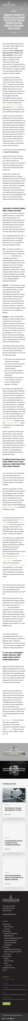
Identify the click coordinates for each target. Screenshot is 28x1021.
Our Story (7, 929)
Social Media (8, 945)
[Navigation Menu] (24, 3)
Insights (14, 11)
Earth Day (8, 965)
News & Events (7, 956)
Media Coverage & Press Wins (13, 952)
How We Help (7, 931)
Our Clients (6, 947)
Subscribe (6, 1003)
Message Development (11, 933)
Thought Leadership (10, 942)
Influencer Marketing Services (13, 938)
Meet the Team (8, 926)
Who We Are (6, 924)
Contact (5, 970)
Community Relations (10, 940)
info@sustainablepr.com (9, 914)
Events (6, 963)
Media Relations (9, 936)
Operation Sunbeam (9, 967)
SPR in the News (9, 961)
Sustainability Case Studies (12, 949)
